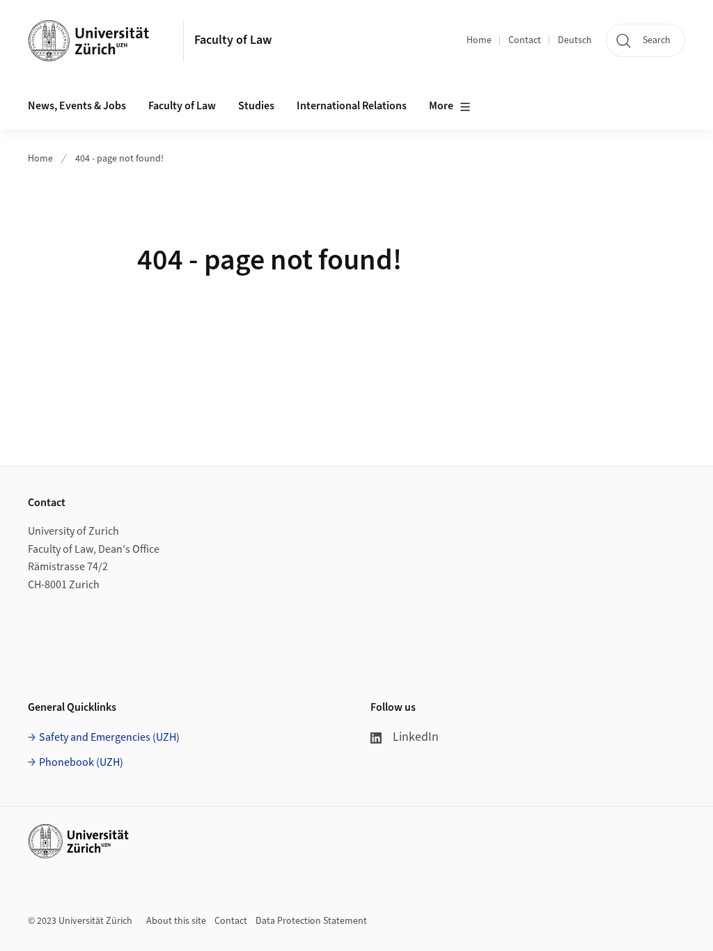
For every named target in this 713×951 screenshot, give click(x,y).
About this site (176, 921)
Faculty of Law (233, 40)
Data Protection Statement (311, 921)
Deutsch (575, 40)
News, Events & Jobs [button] (77, 105)
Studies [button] (256, 105)
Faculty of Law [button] (182, 105)
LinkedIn (416, 737)
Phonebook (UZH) (81, 762)
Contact (524, 40)
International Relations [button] (352, 105)
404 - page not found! (119, 159)
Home (479, 40)
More (441, 105)
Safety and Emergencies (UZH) (109, 737)
